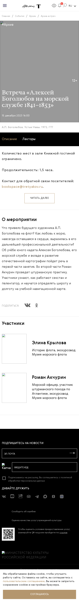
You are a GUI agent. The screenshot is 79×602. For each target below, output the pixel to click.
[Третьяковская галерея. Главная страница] (38, 6)
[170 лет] (28, 6)
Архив (32, 16)
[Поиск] (65, 6)
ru (73, 6)
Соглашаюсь (39, 594)
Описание (9, 139)
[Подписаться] (72, 453)
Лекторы (28, 139)
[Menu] (5, 5)
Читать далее (39, 198)
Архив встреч (48, 16)
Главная (6, 16)
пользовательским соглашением (24, 581)
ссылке (63, 533)
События (19, 16)
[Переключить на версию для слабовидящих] (54, 6)
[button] (59, 6)
